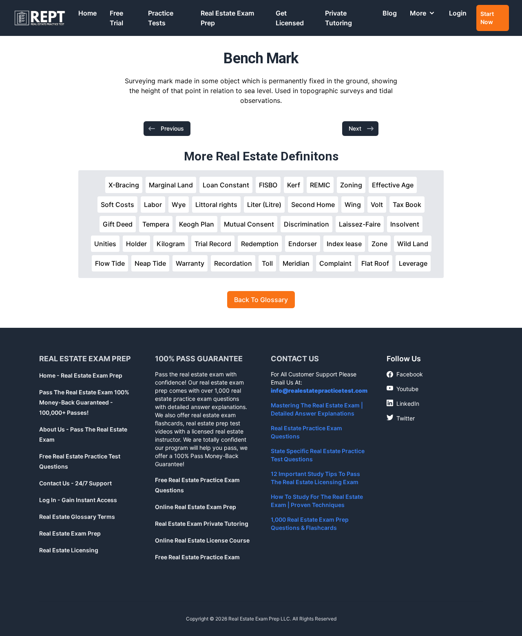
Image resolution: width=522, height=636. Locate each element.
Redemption (260, 244)
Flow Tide (110, 263)
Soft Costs (117, 204)
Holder (136, 244)
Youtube (402, 388)
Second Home (313, 204)
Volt (377, 204)
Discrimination (306, 224)
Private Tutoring (338, 18)
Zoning (351, 185)
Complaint (335, 263)
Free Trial (116, 18)
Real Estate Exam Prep (227, 18)
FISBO (268, 185)
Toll (267, 263)
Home (87, 13)
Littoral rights (216, 204)
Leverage (413, 263)
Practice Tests (160, 18)
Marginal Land (171, 185)
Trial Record (213, 244)
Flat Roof (375, 263)
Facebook (405, 374)
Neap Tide (150, 263)
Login (458, 13)
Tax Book (407, 204)
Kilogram (171, 244)
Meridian (296, 263)
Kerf (293, 185)
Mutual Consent (249, 224)
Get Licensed (290, 18)
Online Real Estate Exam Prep (195, 506)
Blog (390, 13)
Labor (153, 204)
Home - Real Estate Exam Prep (80, 375)
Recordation (233, 263)
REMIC (320, 185)
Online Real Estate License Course (202, 540)
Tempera (155, 224)
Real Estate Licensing (68, 550)
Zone (379, 244)
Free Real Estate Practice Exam (197, 557)
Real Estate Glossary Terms (77, 516)
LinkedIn (403, 403)
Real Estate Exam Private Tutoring (201, 523)
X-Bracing (123, 185)
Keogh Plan (196, 224)
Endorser (302, 244)
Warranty (190, 263)
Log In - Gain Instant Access (78, 499)
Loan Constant (226, 185)
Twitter (401, 418)
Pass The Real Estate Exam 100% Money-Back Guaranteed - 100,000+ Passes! (84, 402)
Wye (179, 204)
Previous (172, 128)
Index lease (344, 244)
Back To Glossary (261, 300)
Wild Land (412, 244)
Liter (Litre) (264, 204)
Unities (105, 244)
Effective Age (393, 185)
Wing (353, 204)
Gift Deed (118, 224)
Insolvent (404, 224)
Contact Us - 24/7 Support (75, 483)
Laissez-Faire (359, 224)
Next (355, 128)
